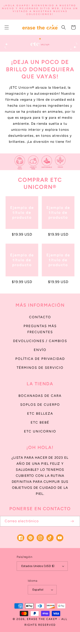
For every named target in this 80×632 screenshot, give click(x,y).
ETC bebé (40, 422)
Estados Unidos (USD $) (38, 566)
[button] (7, 27)
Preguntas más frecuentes (40, 329)
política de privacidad (40, 359)
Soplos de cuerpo (40, 405)
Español (38, 589)
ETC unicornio (40, 431)
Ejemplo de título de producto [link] (22, 212)
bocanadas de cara (40, 396)
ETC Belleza (40, 414)
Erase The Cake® (42, 619)
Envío (40, 350)
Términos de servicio (40, 368)
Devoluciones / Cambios (40, 341)
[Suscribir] (72, 521)
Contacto (40, 317)
